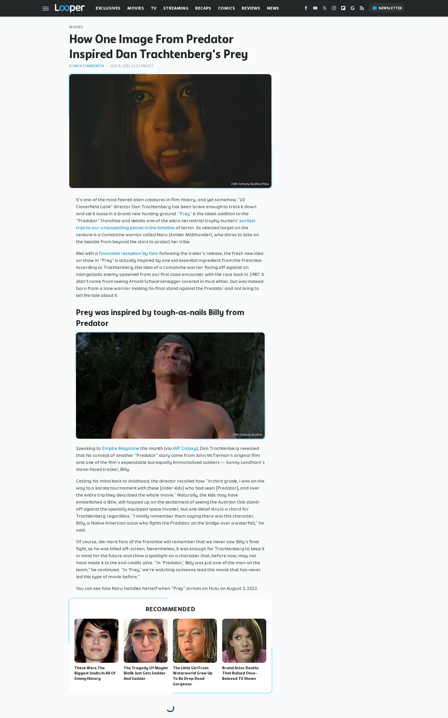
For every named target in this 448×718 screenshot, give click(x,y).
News (273, 8)
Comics (226, 8)
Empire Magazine (120, 448)
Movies (135, 8)
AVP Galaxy (184, 448)
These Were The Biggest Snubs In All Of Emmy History (95, 673)
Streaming (175, 8)
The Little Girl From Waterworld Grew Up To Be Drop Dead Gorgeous (193, 676)
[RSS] (362, 9)
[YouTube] (315, 9)
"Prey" (185, 214)
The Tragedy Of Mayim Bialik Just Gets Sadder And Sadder (146, 673)
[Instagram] (334, 9)
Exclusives (108, 8)
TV (154, 8)
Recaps (203, 8)
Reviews (251, 8)
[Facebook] (306, 9)
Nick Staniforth (89, 66)
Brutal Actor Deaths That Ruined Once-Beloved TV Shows (240, 673)
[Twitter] (324, 9)
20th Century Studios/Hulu (250, 183)
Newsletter (390, 8)
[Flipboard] (343, 9)
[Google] (352, 9)
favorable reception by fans (128, 253)
